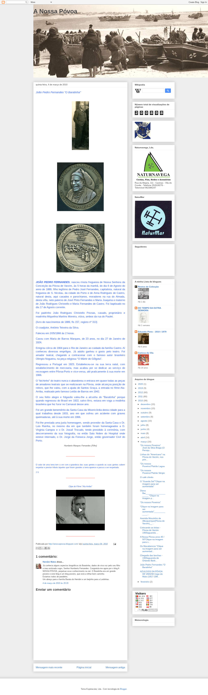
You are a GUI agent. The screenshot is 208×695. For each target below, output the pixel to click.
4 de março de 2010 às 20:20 (55, 583)
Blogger (123, 689)
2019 (141, 388)
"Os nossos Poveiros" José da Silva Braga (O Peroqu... (152, 448)
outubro (145, 412)
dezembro (146, 404)
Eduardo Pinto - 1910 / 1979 (152, 331)
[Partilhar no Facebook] (45, 548)
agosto (144, 421)
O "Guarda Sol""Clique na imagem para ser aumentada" (152, 484)
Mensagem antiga (115, 667)
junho (144, 429)
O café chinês (146, 477)
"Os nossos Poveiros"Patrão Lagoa (152, 464)
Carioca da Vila (145, 353)
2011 (140, 396)
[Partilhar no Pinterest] (48, 548)
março (144, 441)
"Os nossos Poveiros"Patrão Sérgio (152, 471)
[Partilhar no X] (42, 548)
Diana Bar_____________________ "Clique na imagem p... (152, 494)
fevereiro (145, 581)
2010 (141, 400)
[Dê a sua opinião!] (40, 548)
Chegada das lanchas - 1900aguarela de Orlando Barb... (151, 558)
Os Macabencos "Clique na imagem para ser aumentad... (151, 549)
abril (143, 437)
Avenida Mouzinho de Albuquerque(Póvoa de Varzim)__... (152, 521)
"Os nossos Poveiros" (150, 502)
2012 (141, 392)
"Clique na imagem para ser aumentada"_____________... (152, 510)
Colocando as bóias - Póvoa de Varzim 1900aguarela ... (150, 530)
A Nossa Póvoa (55, 11)
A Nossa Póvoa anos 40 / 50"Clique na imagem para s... (152, 539)
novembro (146, 408)
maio (143, 433)
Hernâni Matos (49, 562)
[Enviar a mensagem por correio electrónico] (114, 544)
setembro (145, 416)
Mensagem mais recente (49, 667)
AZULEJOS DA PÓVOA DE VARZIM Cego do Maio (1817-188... (151, 574)
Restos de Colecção (148, 286)
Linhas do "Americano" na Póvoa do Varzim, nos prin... (152, 457)
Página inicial (84, 667)
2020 (141, 384)
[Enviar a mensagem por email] (37, 548)
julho (143, 425)
